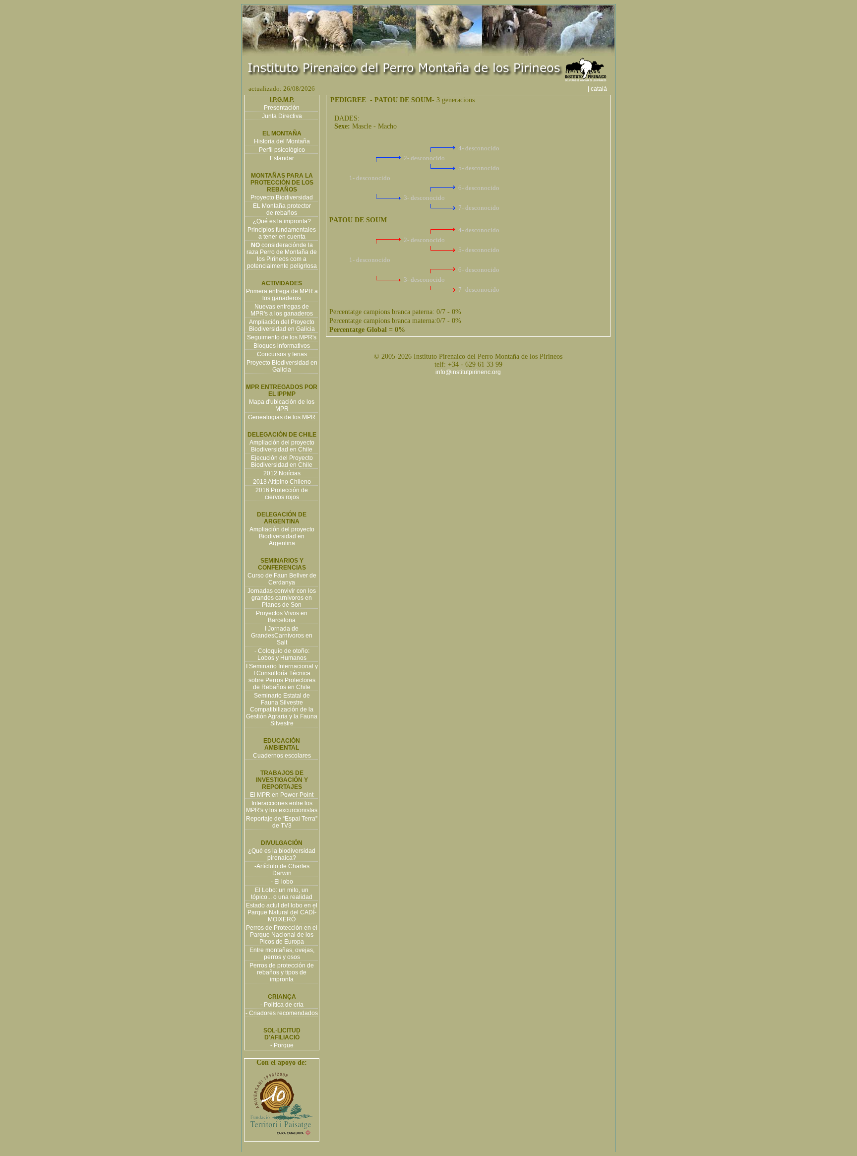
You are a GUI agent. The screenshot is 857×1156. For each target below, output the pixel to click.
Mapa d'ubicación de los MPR (281, 405)
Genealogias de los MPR (281, 417)
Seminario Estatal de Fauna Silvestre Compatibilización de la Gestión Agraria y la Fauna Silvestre (281, 709)
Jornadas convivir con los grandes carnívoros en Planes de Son (281, 597)
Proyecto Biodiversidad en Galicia (281, 366)
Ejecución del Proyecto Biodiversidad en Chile (282, 461)
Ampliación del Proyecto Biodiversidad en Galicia (282, 325)
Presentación (282, 107)
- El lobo (282, 881)
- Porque (282, 1045)
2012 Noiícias (282, 473)
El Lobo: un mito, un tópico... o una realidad (281, 893)
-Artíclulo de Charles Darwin (281, 870)
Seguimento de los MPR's (281, 337)
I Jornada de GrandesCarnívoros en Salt (281, 635)
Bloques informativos (281, 345)
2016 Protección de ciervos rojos (281, 494)
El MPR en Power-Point (281, 794)
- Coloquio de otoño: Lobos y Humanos (281, 654)
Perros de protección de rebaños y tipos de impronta (281, 972)
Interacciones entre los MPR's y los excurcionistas (281, 807)
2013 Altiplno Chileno (282, 481)
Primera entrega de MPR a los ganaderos (282, 295)
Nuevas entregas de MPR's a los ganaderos (281, 310)
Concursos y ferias (282, 354)
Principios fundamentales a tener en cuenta (281, 233)
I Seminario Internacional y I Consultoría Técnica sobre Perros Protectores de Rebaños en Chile (282, 677)
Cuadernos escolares (282, 755)
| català (600, 88)
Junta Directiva (282, 116)
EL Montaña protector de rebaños (282, 209)
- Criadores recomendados (281, 1013)
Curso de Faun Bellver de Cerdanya (281, 579)
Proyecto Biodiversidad (281, 197)
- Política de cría (282, 1004)
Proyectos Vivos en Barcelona (281, 617)
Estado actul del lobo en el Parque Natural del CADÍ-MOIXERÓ (281, 912)
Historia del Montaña (282, 141)
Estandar (282, 158)
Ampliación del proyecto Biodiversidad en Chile (281, 446)
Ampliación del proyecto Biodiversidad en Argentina (281, 536)
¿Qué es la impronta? (282, 221)
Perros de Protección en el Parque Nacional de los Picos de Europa (281, 934)
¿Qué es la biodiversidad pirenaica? (281, 854)
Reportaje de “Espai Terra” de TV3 (281, 822)
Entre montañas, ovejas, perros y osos (281, 954)
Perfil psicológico (282, 149)
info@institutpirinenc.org (468, 372)
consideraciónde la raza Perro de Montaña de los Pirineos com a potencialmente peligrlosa (281, 255)
